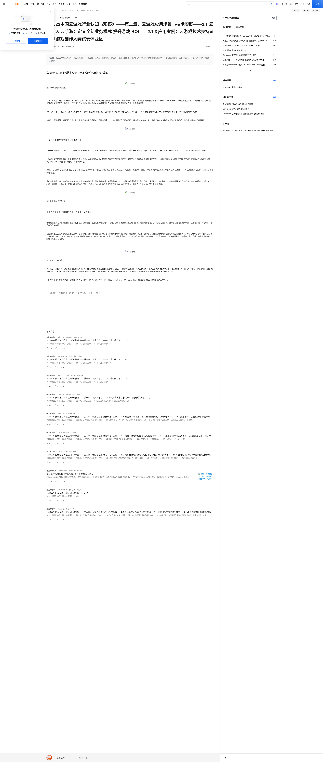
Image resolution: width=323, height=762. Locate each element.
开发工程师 (60, 757)
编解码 (80, 356)
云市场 (61, 4)
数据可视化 (82, 293)
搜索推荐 (71, 293)
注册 (308, 4)
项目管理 (62, 293)
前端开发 (80, 375)
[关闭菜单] (4, 4)
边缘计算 (72, 356)
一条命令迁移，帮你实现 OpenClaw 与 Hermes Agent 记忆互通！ (249, 130)
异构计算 (72, 451)
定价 (54, 4)
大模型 (26, 4)
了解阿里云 (83, 4)
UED (74, 508)
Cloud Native (67, 337)
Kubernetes (63, 470)
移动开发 (61, 375)
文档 (290, 4)
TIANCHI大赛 (80, 10)
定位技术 (61, 394)
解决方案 (40, 4)
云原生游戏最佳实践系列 (232, 87)
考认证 (71, 10)
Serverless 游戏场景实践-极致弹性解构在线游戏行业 (243, 113)
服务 (74, 4)
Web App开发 (63, 356)
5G (74, 413)
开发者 (98, 293)
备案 (296, 4)
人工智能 (61, 508)
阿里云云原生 (51, 470)
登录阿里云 (38, 41)
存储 (90, 293)
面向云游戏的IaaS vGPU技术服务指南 (238, 104)
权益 (48, 4)
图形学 (79, 489)
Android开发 (78, 337)
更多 (275, 80)
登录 (317, 4)
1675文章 (83, 757)
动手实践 (54, 10)
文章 (75, 18)
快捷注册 (16, 41)
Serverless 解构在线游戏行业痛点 (236, 109)
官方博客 (63, 10)
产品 (33, 4)
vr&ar (68, 394)
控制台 (302, 4)
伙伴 (68, 4)
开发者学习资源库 (64, 18)
